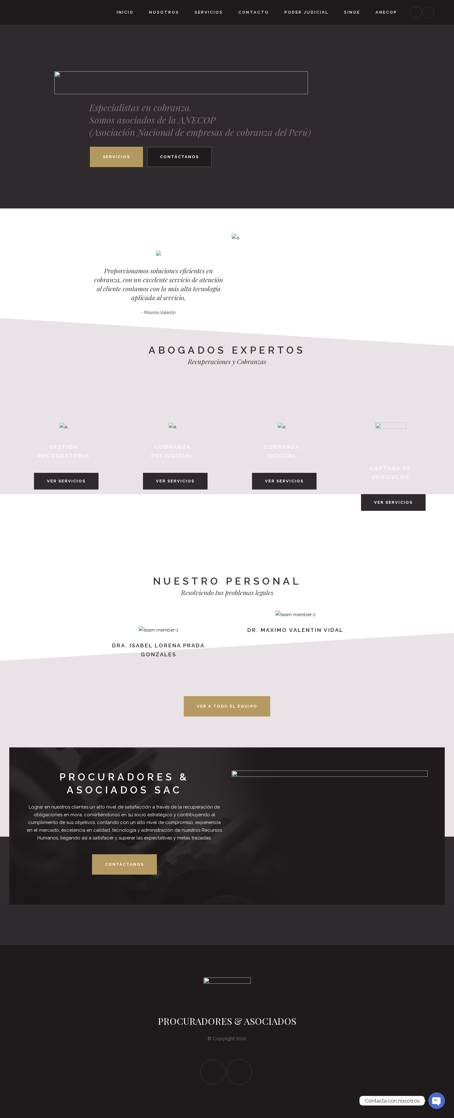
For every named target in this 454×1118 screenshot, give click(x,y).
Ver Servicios (66, 481)
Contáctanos (179, 156)
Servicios (116, 156)
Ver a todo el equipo (227, 706)
